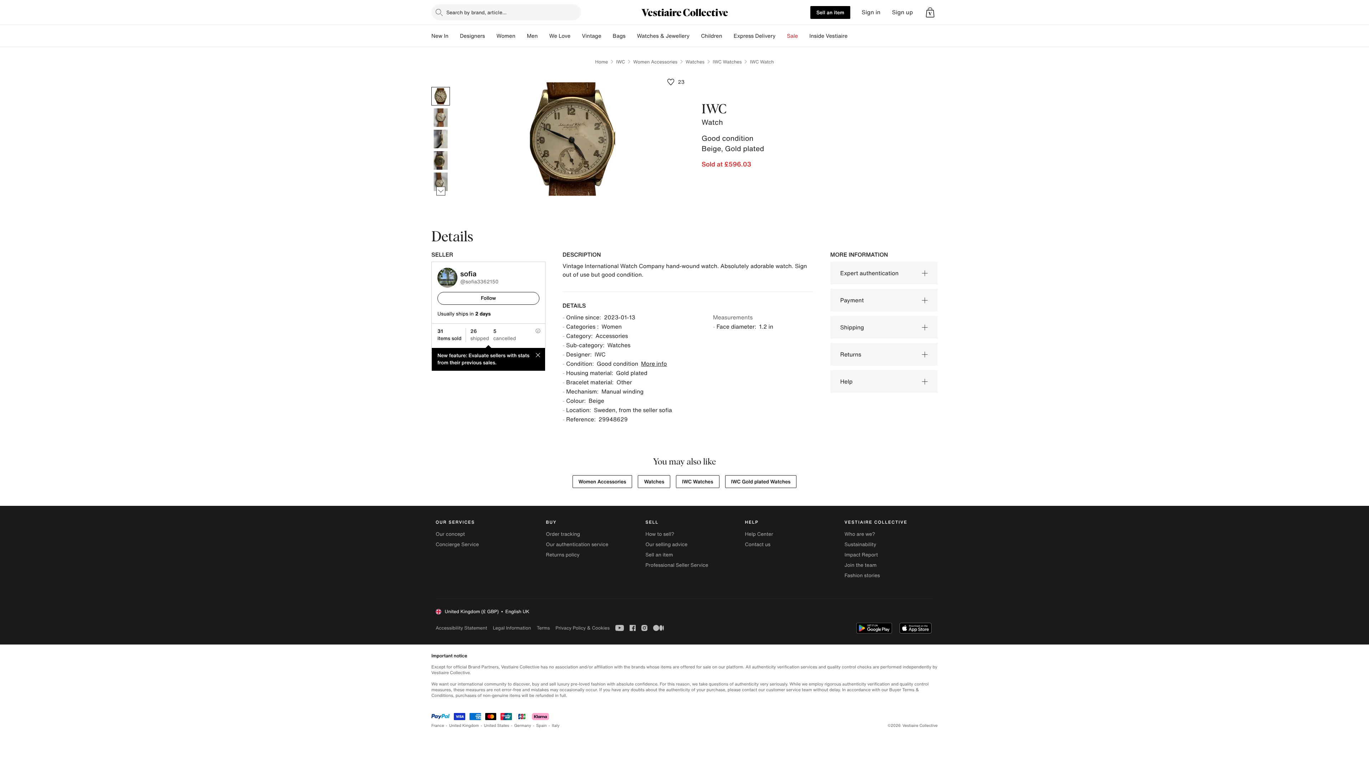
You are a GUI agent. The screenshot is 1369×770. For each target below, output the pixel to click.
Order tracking (563, 534)
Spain (541, 725)
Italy (556, 725)
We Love (559, 36)
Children (711, 36)
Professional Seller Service (676, 565)
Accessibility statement (461, 628)
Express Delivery (755, 36)
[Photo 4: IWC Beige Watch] (440, 160)
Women (505, 36)
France (437, 725)
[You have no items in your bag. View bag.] (930, 12)
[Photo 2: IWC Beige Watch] (440, 117)
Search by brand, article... (476, 12)
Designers (472, 36)
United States (496, 725)
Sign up (902, 12)
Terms (543, 628)
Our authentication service (577, 544)
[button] (930, 12)
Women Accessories (655, 61)
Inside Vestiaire (828, 36)
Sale (792, 36)
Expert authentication (869, 273)
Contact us (758, 544)
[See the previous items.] (440, 87)
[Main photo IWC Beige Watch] (440, 96)
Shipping (852, 327)
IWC (620, 61)
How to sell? (659, 534)
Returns (850, 354)
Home (601, 61)
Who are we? (860, 534)
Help (846, 381)
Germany (522, 725)
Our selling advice (666, 544)
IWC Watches (727, 61)
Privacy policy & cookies (582, 628)
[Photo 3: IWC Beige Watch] (440, 139)
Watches (695, 61)
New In (439, 36)
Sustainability (860, 544)
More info (654, 363)
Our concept (450, 534)
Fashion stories (862, 575)
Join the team (861, 565)
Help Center (759, 534)
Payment (852, 300)
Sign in (871, 12)
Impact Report (861, 555)
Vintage (591, 36)
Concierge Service (457, 544)
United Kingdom (464, 725)
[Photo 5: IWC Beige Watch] (440, 182)
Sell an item (830, 12)
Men (532, 36)
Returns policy (562, 555)
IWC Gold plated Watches (761, 482)
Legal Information (512, 628)
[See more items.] (440, 191)
